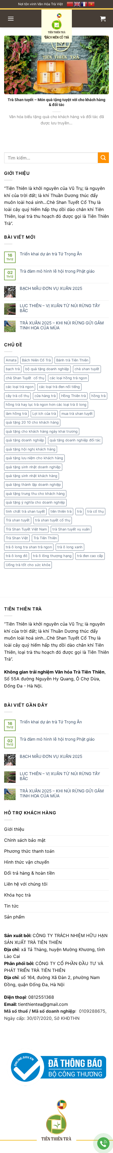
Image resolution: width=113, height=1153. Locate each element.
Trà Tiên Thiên (45, 538)
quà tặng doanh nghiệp (25, 440)
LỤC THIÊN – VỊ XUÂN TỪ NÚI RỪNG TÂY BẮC (60, 308)
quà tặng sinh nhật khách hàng (31, 476)
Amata (11, 360)
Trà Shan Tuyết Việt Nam (26, 529)
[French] (84, 4)
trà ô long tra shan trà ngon (29, 547)
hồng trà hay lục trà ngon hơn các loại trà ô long (46, 405)
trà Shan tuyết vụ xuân (71, 529)
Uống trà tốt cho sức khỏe (28, 565)
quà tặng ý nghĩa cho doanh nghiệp (35, 502)
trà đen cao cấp (90, 556)
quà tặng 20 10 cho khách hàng (32, 422)
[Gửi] (103, 157)
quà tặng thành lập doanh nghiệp (33, 485)
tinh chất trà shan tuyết (25, 511)
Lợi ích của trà (44, 414)
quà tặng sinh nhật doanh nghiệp (33, 467)
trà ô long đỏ (16, 556)
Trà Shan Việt (17, 538)
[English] (77, 4)
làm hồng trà (16, 414)
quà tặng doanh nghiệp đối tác (75, 440)
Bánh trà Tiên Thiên (72, 360)
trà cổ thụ (95, 511)
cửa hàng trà (45, 396)
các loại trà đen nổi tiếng (59, 387)
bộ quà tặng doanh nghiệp (47, 369)
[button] (11, 18)
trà (79, 511)
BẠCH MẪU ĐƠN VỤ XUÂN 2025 (51, 288)
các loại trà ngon (19, 387)
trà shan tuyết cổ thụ (52, 520)
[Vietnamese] (91, 4)
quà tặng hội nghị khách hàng (30, 449)
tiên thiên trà (61, 511)
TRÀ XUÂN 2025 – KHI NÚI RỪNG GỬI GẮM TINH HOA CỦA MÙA (62, 325)
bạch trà (13, 369)
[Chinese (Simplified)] (70, 4)
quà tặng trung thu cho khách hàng (35, 494)
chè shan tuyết (87, 369)
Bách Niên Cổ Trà (36, 360)
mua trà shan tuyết (77, 414)
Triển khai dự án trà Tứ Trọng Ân (51, 254)
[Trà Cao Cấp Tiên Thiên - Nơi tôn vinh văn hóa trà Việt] (56, 26)
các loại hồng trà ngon (68, 378)
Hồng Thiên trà (73, 396)
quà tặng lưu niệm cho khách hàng (34, 458)
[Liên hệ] (103, 1143)
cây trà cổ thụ (17, 396)
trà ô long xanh (70, 547)
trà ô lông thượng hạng (52, 556)
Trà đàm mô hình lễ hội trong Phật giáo (57, 271)
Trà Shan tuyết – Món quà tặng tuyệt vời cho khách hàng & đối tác (56, 102)
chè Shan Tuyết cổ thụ (25, 378)
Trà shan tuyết (18, 520)
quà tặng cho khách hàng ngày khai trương (42, 431)
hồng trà (98, 396)
